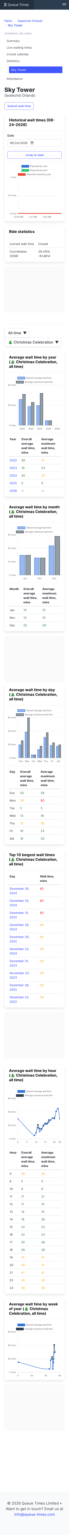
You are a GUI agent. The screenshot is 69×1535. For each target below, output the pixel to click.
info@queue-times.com (34, 1514)
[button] (64, 5)
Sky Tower (18, 70)
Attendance (14, 79)
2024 (13, 475)
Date (10, 135)
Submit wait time (19, 106)
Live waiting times (19, 47)
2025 (13, 483)
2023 (13, 468)
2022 (13, 460)
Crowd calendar (18, 54)
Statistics (13, 61)
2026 (13, 491)
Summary (13, 41)
